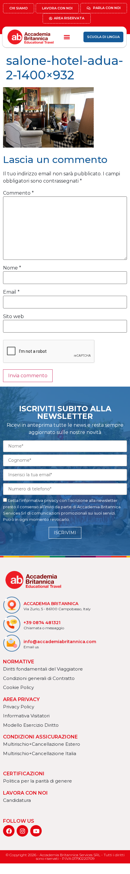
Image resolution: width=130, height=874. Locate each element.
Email (11, 292)
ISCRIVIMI (65, 532)
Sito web (13, 316)
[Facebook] (9, 831)
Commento (18, 193)
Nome (12, 268)
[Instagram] (22, 831)
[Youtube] (36, 831)
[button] (67, 37)
